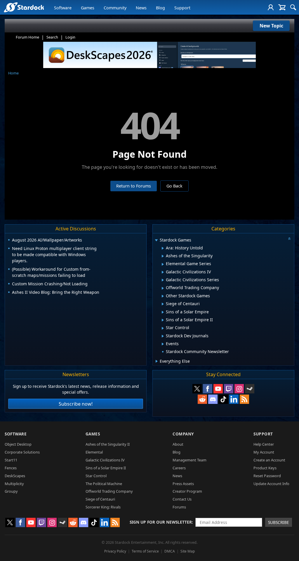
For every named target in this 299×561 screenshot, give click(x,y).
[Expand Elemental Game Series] (163, 264)
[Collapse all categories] (289, 239)
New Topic (271, 25)
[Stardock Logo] (24, 7)
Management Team (189, 460)
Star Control (96, 475)
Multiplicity (14, 483)
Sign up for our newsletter (161, 522)
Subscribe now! (76, 404)
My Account (263, 452)
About (178, 444)
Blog (160, 8)
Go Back (174, 186)
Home (13, 73)
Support (182, 8)
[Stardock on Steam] (249, 388)
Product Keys (265, 467)
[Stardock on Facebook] (207, 388)
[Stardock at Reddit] (202, 399)
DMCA (169, 551)
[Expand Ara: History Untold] (163, 248)
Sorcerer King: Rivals (103, 507)
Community (115, 8)
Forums (179, 507)
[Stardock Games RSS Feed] (244, 399)
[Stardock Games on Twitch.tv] (228, 388)
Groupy (11, 491)
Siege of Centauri (100, 499)
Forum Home (27, 37)
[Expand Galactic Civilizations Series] (163, 280)
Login (70, 37)
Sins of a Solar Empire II (106, 467)
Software (63, 8)
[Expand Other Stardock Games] (163, 296)
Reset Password (267, 475)
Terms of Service (145, 551)
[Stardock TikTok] (223, 399)
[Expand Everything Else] (157, 361)
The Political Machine (104, 483)
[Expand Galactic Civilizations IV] (163, 272)
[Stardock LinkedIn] (234, 399)
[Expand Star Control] (163, 328)
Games (87, 8)
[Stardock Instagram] (239, 388)
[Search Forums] (293, 7)
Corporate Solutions (22, 452)
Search (52, 37)
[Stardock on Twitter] (197, 388)
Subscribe (278, 522)
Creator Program (187, 491)
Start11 (11, 460)
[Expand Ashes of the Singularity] (163, 256)
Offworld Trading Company (109, 491)
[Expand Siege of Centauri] (163, 304)
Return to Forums (133, 186)
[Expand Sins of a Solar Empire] (163, 312)
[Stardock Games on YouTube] (218, 388)
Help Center (263, 444)
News (141, 8)
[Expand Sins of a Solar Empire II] (163, 320)
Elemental (94, 452)
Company (183, 434)
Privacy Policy (115, 551)
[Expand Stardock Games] (156, 240)
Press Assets (183, 483)
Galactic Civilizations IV (105, 460)
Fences (11, 467)
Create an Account (269, 460)
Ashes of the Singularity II (108, 444)
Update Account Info (271, 483)
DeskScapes (15, 475)
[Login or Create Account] (271, 7)
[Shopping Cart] (282, 7)
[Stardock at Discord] (213, 399)
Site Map (187, 551)
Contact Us (182, 499)
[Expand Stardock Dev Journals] (163, 336)
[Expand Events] (163, 344)
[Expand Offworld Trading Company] (163, 288)
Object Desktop (18, 444)
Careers (179, 467)
